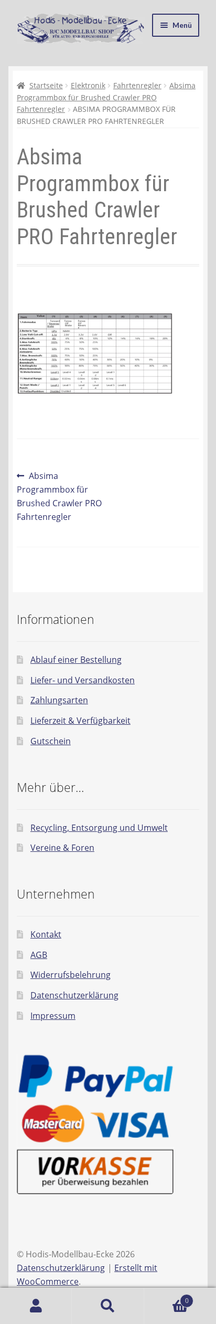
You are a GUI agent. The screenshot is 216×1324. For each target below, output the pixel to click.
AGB (38, 955)
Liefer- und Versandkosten (82, 680)
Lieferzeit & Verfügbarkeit (80, 720)
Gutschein (50, 741)
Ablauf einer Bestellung (76, 659)
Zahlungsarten (59, 700)
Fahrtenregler (137, 85)
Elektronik (88, 85)
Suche (108, 1306)
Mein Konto (36, 1306)
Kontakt (45, 934)
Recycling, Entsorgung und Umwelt (99, 827)
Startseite (46, 85)
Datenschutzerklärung (74, 995)
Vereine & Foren (62, 847)
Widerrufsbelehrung (70, 975)
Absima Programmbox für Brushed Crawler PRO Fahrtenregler (106, 97)
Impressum (52, 1015)
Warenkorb (166, 1297)
